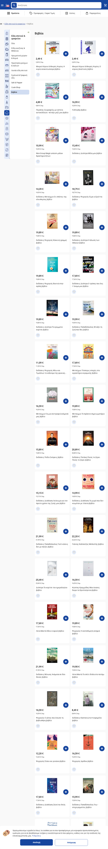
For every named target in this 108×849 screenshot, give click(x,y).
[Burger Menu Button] (2, 5)
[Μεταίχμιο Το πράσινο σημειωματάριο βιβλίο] (102, 401)
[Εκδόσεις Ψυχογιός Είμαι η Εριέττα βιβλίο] (102, 184)
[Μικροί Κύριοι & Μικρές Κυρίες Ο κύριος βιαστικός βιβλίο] (102, 53)
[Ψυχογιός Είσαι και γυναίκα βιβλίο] (65, 748)
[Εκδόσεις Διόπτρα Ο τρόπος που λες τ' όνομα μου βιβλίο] (102, 271)
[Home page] (1, 24)
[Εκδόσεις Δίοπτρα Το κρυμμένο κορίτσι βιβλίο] (65, 314)
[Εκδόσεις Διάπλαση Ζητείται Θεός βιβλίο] (65, 792)
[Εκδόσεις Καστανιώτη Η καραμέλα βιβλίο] (102, 705)
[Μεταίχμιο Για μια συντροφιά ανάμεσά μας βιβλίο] (65, 401)
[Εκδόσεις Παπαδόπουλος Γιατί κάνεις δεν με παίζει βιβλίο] (65, 531)
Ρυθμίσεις (36, 836)
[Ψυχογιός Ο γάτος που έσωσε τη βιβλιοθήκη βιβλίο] (65, 705)
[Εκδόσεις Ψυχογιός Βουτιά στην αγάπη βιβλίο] (65, 271)
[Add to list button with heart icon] (38, 75)
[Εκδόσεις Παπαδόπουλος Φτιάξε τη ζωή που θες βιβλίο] (102, 314)
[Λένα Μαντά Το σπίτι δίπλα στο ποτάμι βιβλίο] (102, 661)
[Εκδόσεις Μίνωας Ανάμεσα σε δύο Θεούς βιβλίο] (65, 661)
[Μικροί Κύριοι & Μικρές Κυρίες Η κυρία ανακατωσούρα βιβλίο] (65, 53)
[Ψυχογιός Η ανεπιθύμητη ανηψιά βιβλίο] (102, 618)
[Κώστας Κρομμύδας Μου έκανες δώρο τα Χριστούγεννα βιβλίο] (102, 574)
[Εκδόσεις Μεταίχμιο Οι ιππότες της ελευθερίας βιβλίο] (65, 184)
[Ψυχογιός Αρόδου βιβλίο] (102, 748)
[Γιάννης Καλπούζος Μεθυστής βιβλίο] (102, 531)
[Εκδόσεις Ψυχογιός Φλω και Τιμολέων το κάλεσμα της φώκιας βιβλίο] (65, 357)
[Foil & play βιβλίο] (102, 97)
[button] (14, 5)
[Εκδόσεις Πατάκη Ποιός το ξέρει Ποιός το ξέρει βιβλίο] (102, 444)
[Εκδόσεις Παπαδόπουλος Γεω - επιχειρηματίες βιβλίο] (102, 792)
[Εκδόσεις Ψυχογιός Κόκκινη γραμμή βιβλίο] (65, 227)
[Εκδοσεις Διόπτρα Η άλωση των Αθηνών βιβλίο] (102, 227)
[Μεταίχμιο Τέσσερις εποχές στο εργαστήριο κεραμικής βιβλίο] (102, 357)
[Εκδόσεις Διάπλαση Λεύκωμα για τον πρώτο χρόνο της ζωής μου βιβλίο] (65, 488)
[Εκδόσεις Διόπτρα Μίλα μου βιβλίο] (102, 140)
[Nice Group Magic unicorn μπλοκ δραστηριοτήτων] (65, 140)
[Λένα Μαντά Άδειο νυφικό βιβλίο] (65, 618)
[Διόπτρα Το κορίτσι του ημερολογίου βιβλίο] (65, 574)
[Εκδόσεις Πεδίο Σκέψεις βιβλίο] (65, 444)
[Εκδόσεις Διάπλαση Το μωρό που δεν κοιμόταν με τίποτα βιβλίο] (102, 488)
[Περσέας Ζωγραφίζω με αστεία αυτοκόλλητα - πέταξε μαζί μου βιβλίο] (65, 97)
